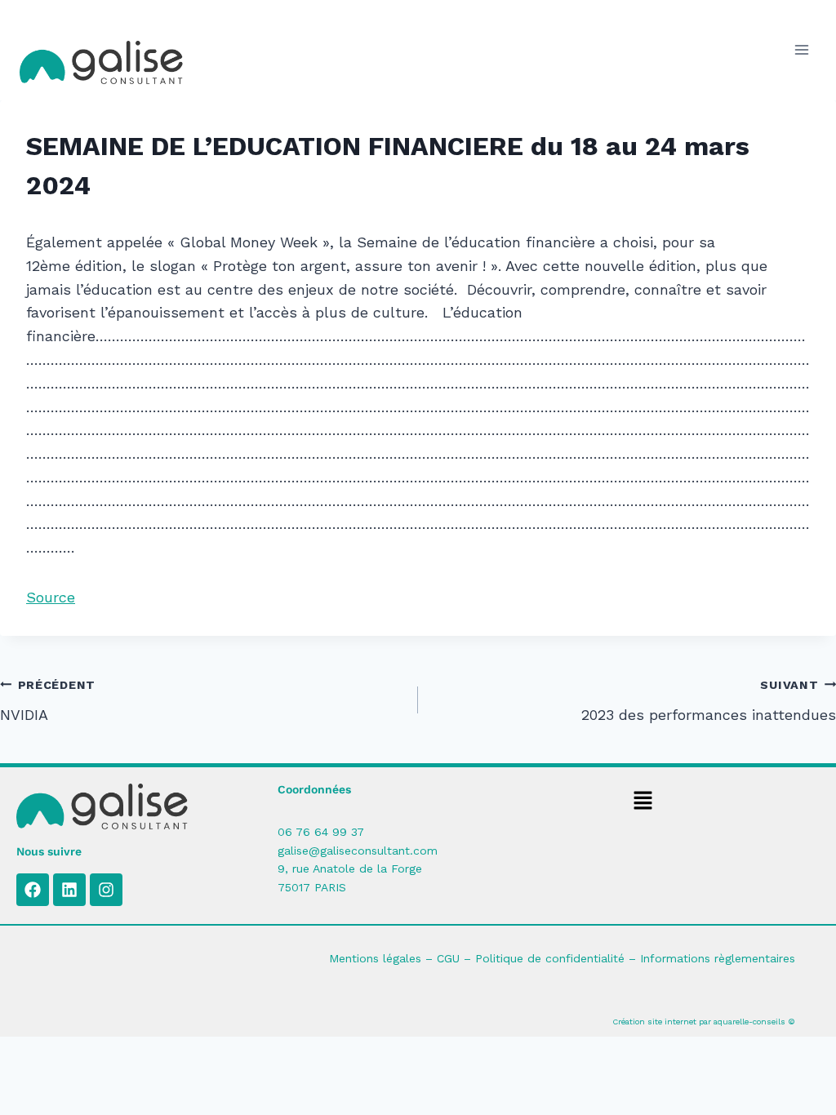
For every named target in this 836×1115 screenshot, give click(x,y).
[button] (643, 802)
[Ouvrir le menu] (801, 50)
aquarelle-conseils (749, 1021)
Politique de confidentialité (550, 958)
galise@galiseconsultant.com (358, 850)
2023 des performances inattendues (708, 700)
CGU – (456, 958)
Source (50, 597)
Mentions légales (375, 958)
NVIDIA (48, 700)
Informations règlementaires (717, 958)
